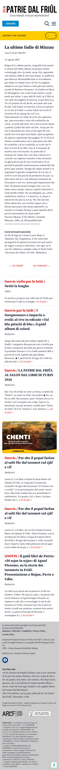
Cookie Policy (8, 634)
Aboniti (10, 23)
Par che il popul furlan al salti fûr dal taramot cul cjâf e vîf (29, 462)
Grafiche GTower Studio (24, 653)
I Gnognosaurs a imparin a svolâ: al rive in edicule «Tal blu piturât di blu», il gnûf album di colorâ (27, 319)
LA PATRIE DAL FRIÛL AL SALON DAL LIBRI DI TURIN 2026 (29, 375)
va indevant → (41, 265)
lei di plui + (42, 301)
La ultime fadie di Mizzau (29, 47)
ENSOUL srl (7, 653)
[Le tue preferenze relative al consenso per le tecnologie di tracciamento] (54, 765)
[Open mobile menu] (54, 24)
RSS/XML (16, 631)
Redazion (6, 631)
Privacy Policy (39, 631)
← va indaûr (16, 265)
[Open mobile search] (47, 24)
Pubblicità (26, 631)
